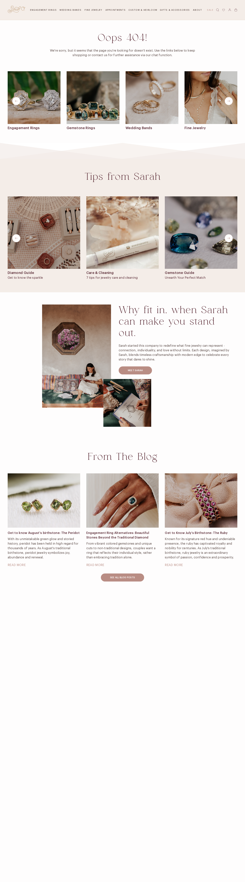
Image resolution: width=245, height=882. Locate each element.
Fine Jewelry (93, 10)
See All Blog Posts (122, 577)
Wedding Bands (70, 10)
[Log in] (229, 10)
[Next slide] (229, 101)
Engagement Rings (43, 10)
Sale (210, 10)
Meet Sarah (135, 370)
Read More (17, 565)
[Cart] (236, 10)
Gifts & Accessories (175, 10)
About (197, 10)
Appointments (115, 10)
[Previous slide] (16, 101)
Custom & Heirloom (142, 10)
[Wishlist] (223, 10)
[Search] (217, 10)
